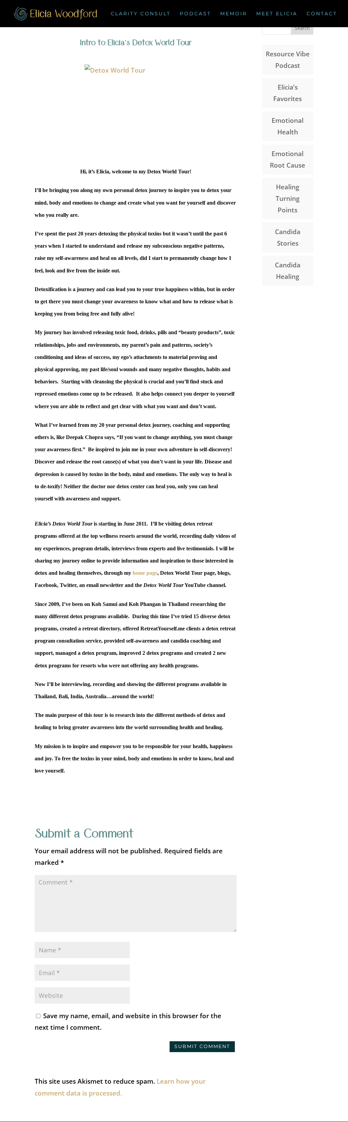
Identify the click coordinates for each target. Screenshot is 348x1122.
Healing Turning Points (288, 198)
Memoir (233, 14)
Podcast (195, 14)
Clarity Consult (141, 14)
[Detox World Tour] (51, 524)
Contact (322, 14)
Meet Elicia (276, 14)
